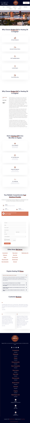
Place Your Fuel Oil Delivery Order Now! (10, 212)
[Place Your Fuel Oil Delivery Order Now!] (3, 214)
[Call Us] (3, 210)
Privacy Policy (23, 419)
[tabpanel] (18, 112)
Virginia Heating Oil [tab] (5, 97)
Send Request (7, 243)
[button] (15, 275)
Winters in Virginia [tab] (4, 102)
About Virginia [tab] (4, 100)
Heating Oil (15, 352)
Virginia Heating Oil (15, 271)
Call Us (6, 208)
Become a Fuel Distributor (14, 421)
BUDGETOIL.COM (11, 419)
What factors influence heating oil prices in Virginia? (10, 275)
